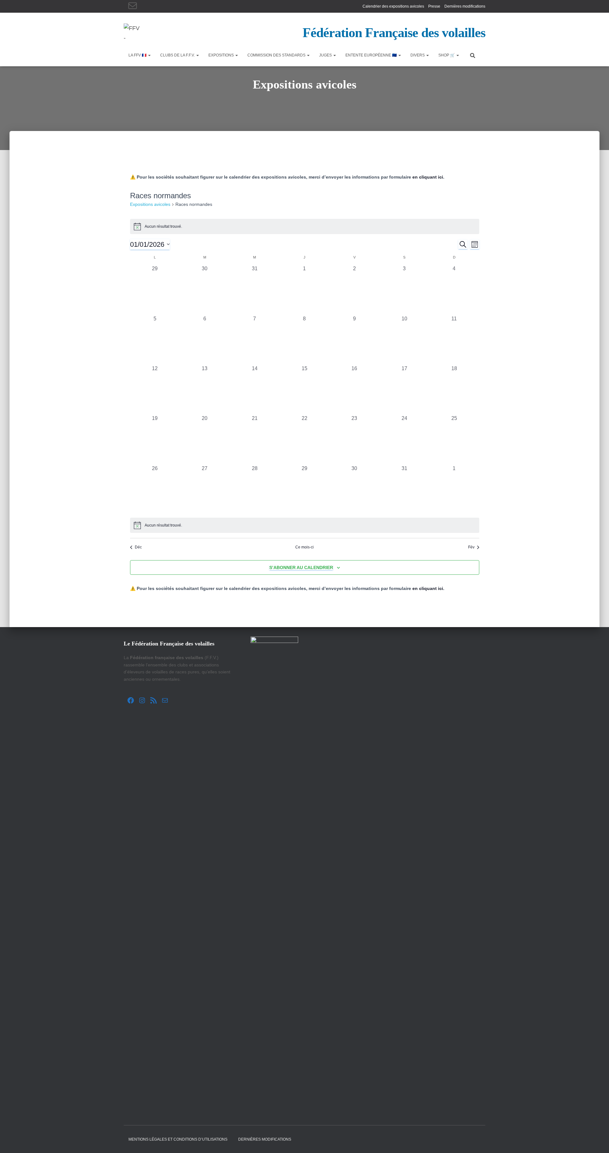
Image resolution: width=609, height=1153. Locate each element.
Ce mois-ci (304, 547)
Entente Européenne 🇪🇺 (371, 55)
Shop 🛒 (447, 55)
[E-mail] (132, 5)
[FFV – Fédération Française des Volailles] (131, 31)
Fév (471, 547)
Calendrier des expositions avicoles (393, 6)
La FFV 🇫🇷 (137, 55)
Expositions (221, 55)
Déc (138, 547)
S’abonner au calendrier (301, 567)
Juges (326, 55)
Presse (434, 6)
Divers (418, 55)
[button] (149, 55)
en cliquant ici (427, 177)
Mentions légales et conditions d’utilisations (177, 1139)
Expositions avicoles (150, 204)
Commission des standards (276, 55)
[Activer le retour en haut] (596, 1140)
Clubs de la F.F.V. (178, 55)
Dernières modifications (464, 6)
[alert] (304, 226)
